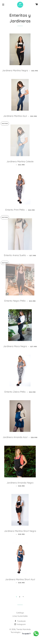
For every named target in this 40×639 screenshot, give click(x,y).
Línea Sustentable (20, 616)
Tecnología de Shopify (20, 632)
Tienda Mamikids (23, 629)
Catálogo (20, 613)
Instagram (21, 624)
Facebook (21, 621)
